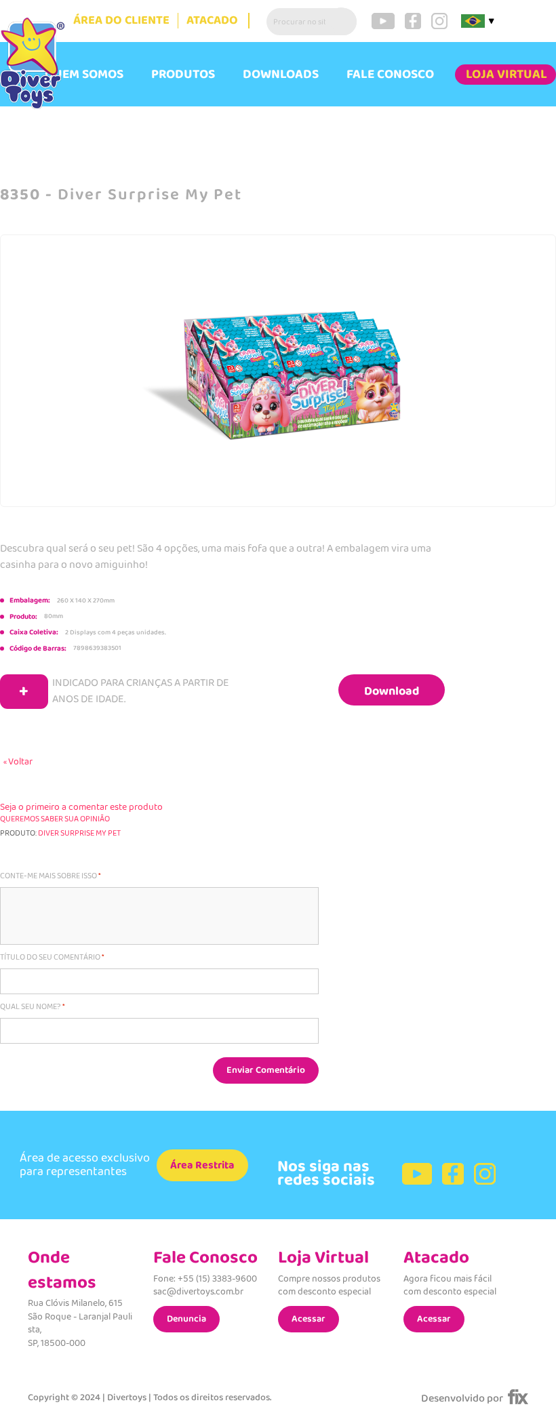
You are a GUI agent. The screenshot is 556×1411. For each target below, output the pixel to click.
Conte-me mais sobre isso (48, 876)
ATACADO (212, 20)
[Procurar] (343, 21)
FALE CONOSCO (390, 74)
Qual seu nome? (30, 1007)
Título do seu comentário (50, 958)
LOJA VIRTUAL (506, 74)
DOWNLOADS (281, 74)
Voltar (18, 761)
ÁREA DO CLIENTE (121, 20)
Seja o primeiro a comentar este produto (81, 807)
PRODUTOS (183, 74)
